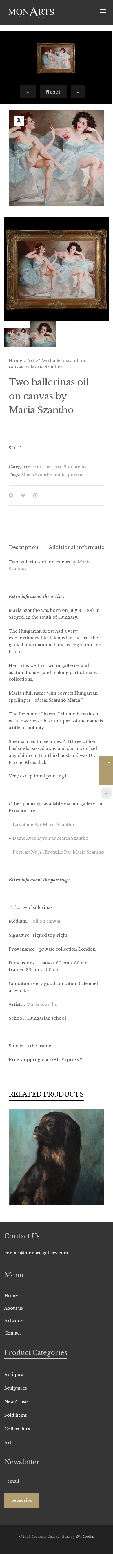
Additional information (78, 547)
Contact (12, 1333)
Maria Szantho (36, 474)
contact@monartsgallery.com (36, 1252)
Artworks (14, 1320)
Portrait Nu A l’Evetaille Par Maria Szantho (58, 852)
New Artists (16, 1401)
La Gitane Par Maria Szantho (43, 824)
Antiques (43, 466)
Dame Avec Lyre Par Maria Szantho (50, 838)
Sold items (75, 466)
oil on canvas (46, 921)
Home (15, 360)
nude (60, 474)
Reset (53, 91)
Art (30, 360)
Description (24, 547)
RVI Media (84, 1537)
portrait (76, 474)
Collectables (17, 1429)
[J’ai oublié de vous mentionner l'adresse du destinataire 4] (19, 121)
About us (13, 1308)
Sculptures (15, 1388)
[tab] (24, 547)
